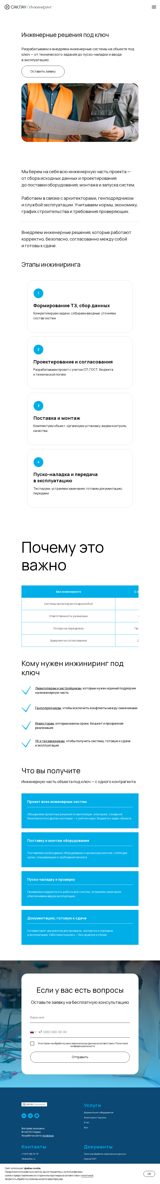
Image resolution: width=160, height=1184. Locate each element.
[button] (43, 71)
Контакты (33, 1146)
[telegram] (30, 1115)
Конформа (48, 1135)
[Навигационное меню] (154, 7)
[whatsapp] (36, 1115)
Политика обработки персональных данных (105, 1154)
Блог (86, 1127)
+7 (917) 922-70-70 (29, 1154)
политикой (87, 1175)
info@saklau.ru (28, 1158)
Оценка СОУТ (90, 1158)
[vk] (23, 1115)
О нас (86, 1122)
